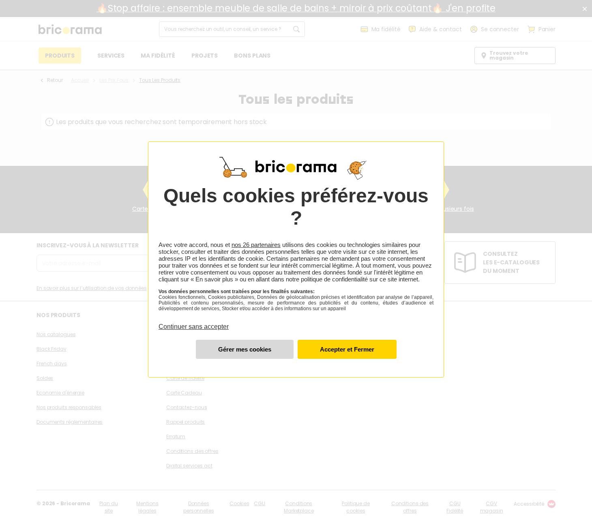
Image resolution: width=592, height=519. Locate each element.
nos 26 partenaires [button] (256, 244)
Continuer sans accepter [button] (194, 321)
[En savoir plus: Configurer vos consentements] (245, 349)
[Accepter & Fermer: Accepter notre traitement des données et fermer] (347, 349)
